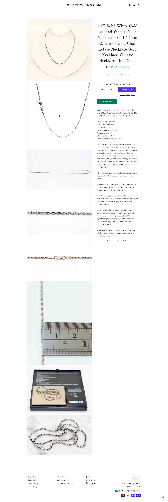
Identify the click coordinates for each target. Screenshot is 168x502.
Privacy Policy (62, 477)
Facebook (91, 477)
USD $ (135, 478)
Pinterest (91, 480)
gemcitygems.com (84, 5)
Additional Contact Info (65, 483)
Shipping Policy (33, 480)
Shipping (109, 75)
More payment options (127, 95)
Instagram (92, 483)
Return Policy (32, 487)
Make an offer (107, 102)
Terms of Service (63, 480)
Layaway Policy (32, 483)
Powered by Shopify (133, 486)
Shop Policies (32, 477)
